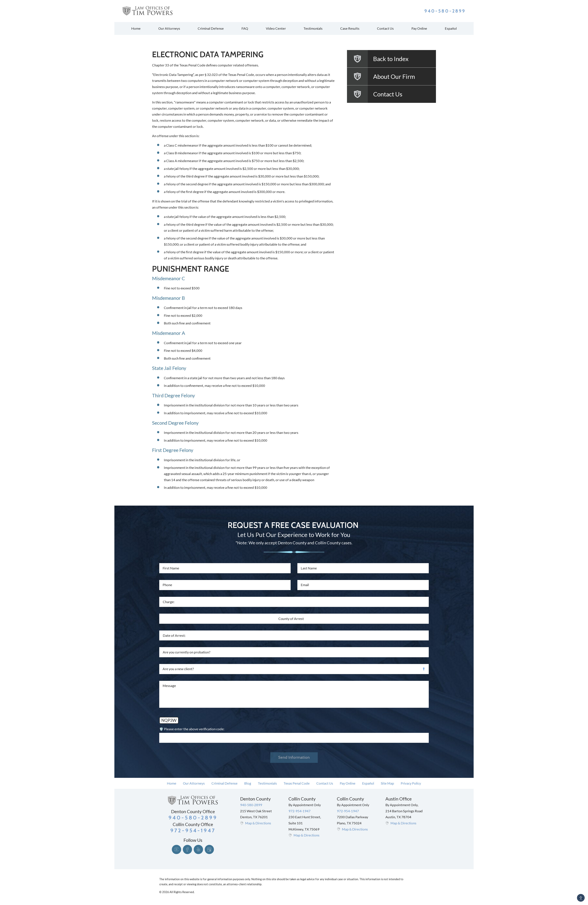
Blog (247, 783)
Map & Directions (258, 823)
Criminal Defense (224, 783)
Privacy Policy (411, 783)
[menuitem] (135, 28)
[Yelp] (198, 849)
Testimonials (267, 783)
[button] (581, 898)
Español (368, 783)
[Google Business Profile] (209, 849)
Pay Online (347, 783)
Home (171, 783)
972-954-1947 (299, 811)
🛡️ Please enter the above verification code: (191, 729)
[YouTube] (176, 849)
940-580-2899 (445, 11)
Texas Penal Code (297, 783)
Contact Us (324, 783)
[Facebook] (187, 849)
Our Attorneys (194, 783)
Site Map (387, 783)
